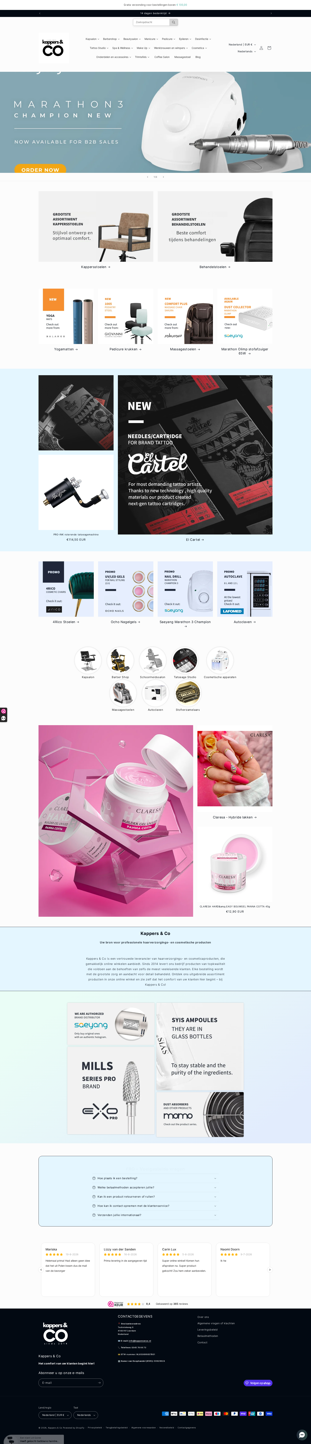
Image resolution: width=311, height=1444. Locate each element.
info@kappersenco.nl (140, 1341)
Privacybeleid (95, 1427)
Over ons (203, 1316)
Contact (202, 1342)
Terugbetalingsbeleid (117, 1427)
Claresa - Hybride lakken (233, 817)
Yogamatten (64, 349)
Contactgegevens (187, 1427)
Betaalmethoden (207, 1335)
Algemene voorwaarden (143, 1427)
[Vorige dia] (148, 177)
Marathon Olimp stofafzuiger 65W (244, 351)
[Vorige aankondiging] (40, 13)
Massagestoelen (183, 349)
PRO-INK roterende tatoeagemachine (76, 534)
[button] (155, 1178)
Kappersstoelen (93, 267)
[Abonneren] (99, 1383)
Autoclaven (243, 622)
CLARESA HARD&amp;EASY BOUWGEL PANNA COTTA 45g (235, 906)
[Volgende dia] (163, 177)
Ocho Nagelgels (123, 622)
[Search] (173, 22)
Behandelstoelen (213, 267)
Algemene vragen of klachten (216, 1323)
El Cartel (193, 540)
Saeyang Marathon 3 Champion (185, 622)
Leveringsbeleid (207, 1329)
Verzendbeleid (166, 1427)
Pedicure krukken (124, 349)
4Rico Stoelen (64, 622)
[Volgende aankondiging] (271, 13)
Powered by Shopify (73, 1428)
